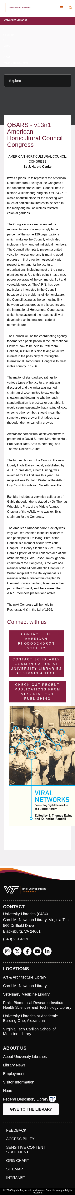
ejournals (8, 34)
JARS (6, 46)
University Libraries (15, 19)
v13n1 (6, 57)
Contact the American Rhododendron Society (36, 641)
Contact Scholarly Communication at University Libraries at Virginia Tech (36, 666)
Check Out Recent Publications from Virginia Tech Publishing (37, 691)
